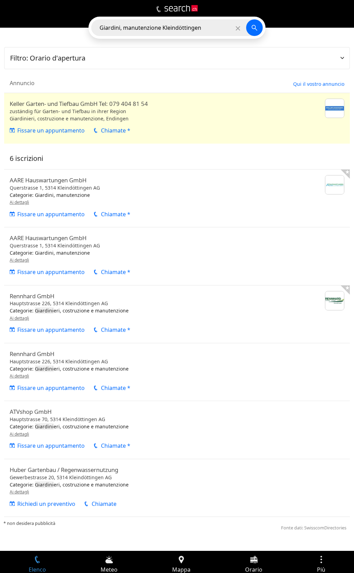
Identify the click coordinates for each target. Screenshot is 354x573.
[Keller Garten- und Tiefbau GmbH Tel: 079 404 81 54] (177, 118)
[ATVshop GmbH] (177, 429)
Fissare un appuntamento (51, 130)
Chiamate (104, 504)
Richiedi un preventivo (46, 504)
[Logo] (181, 8)
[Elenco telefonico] (158, 9)
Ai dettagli (19, 202)
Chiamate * (115, 130)
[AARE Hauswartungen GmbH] (177, 198)
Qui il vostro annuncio (318, 84)
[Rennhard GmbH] (177, 314)
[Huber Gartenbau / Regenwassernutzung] (177, 488)
